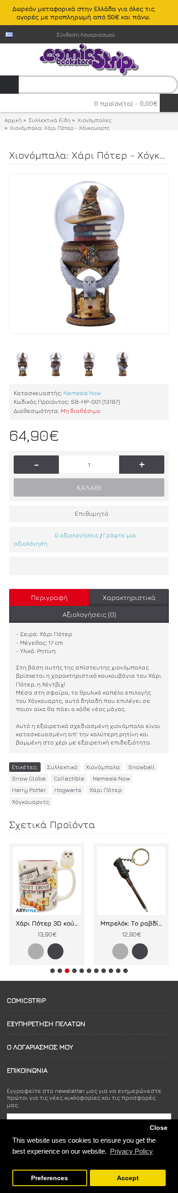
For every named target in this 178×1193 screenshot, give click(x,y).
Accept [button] (128, 1178)
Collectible (69, 778)
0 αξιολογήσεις (77, 535)
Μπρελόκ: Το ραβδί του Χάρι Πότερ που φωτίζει (132, 923)
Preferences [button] (49, 1178)
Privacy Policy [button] (131, 1151)
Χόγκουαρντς (30, 801)
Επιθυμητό (91, 513)
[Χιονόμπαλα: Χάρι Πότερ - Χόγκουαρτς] (89, 254)
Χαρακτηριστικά (129, 597)
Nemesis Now (82, 392)
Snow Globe (29, 778)
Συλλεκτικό (62, 766)
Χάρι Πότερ (105, 789)
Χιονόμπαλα (103, 766)
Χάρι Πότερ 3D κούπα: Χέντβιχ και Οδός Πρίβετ (48, 923)
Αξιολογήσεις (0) (89, 614)
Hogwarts (67, 789)
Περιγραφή (49, 597)
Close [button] (159, 1127)
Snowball (141, 766)
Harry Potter (29, 789)
